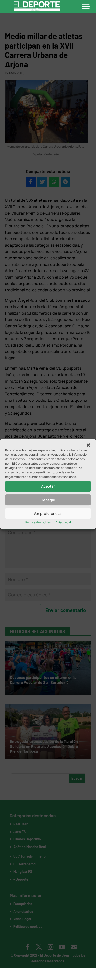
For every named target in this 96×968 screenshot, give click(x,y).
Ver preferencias (48, 513)
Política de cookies (38, 522)
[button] (88, 445)
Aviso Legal (63, 522)
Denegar (48, 499)
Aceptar (48, 486)
